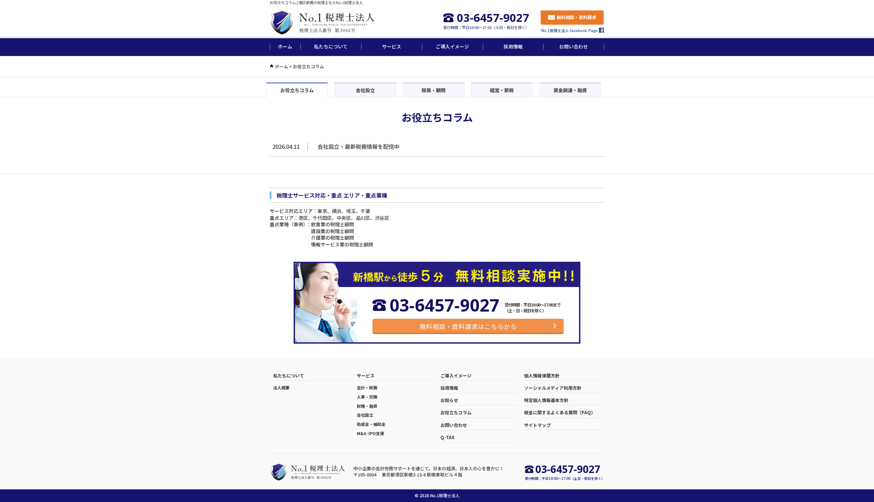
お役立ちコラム (297, 90)
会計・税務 (367, 387)
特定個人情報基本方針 (546, 400)
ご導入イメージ (452, 46)
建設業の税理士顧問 (332, 231)
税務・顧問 (434, 90)
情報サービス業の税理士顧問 (342, 244)
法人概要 (281, 387)
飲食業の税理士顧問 (332, 224)
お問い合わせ (573, 46)
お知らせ (449, 400)
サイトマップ (537, 425)
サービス (391, 46)
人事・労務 (367, 397)
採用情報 (513, 46)
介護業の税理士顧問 (332, 237)
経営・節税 (502, 90)
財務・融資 (367, 406)
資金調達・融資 (570, 90)
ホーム (281, 66)
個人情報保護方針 (542, 376)
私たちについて (331, 46)
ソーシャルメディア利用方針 (552, 388)
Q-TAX (447, 437)
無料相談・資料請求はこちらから (468, 326)
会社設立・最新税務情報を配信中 (358, 146)
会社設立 (365, 90)
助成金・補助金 (371, 424)
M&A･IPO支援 (370, 433)
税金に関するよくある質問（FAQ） (559, 413)
